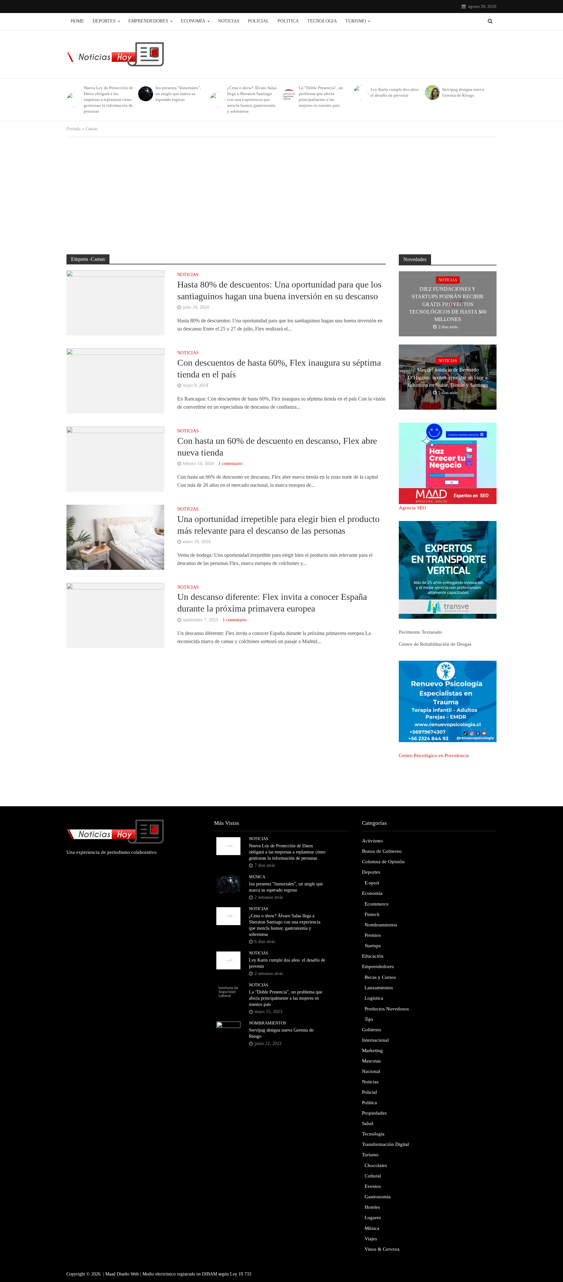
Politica (288, 21)
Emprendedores (148, 21)
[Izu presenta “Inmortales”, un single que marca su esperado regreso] (145, 93)
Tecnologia (322, 21)
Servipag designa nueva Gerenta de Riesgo (463, 92)
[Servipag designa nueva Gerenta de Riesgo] (432, 92)
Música (257, 876)
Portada (73, 128)
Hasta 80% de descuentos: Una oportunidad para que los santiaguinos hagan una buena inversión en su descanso (279, 290)
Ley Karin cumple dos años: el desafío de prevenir (395, 92)
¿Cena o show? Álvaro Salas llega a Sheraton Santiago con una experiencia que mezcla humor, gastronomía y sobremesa (252, 99)
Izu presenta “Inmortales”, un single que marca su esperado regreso (178, 93)
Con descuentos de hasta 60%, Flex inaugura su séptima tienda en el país (279, 368)
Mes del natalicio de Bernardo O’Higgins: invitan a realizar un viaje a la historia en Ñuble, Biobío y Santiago (448, 377)
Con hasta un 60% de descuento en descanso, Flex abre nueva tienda (277, 447)
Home (77, 21)
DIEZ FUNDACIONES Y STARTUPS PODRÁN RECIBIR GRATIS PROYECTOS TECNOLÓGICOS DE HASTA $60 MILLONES (447, 304)
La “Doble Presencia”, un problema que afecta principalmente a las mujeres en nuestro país (321, 96)
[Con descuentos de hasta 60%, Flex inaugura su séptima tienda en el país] (115, 380)
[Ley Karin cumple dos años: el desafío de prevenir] (360, 92)
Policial (258, 21)
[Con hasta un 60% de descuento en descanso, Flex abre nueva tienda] (115, 458)
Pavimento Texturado (420, 632)
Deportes (104, 21)
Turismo (355, 21)
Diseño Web (128, 1274)
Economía (193, 21)
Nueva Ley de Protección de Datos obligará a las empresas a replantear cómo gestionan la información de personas (108, 99)
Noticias (228, 21)
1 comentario (230, 463)
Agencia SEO (412, 507)
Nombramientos (267, 1023)
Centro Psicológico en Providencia (434, 755)
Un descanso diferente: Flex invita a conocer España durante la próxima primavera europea (272, 602)
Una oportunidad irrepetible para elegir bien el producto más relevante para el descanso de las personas (278, 525)
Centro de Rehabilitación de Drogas (435, 644)
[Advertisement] (281, 195)
